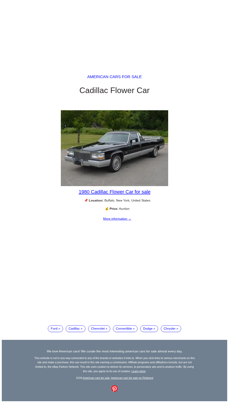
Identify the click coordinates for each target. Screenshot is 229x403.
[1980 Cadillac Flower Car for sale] (114, 185)
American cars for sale (114, 77)
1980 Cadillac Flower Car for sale (115, 192)
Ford (54, 328)
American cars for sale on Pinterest (132, 377)
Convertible (124, 328)
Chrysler (170, 328)
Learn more (138, 371)
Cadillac (74, 328)
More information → (117, 218)
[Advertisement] (114, 33)
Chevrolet (98, 328)
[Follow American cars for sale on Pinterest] (114, 391)
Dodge (148, 328)
